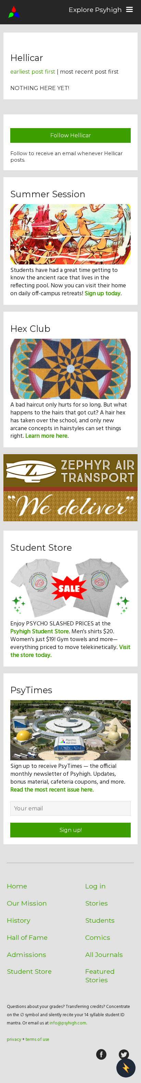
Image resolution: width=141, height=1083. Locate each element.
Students (100, 920)
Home (17, 886)
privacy (14, 1039)
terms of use (37, 1039)
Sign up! (71, 830)
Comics (97, 937)
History (18, 920)
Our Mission (27, 903)
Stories (96, 903)
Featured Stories (100, 975)
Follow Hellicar (70, 135)
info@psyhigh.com (68, 1023)
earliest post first (32, 72)
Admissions (26, 954)
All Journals (104, 954)
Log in (95, 886)
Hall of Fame (27, 937)
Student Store (29, 971)
